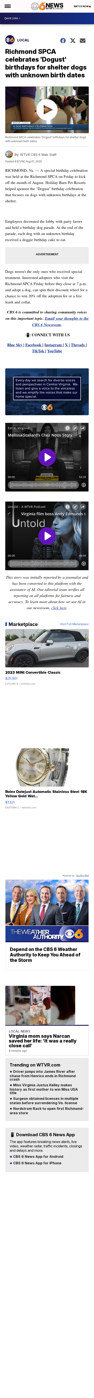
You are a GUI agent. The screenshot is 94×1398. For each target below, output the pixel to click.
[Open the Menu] (7, 6)
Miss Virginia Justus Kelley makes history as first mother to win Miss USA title (44, 1089)
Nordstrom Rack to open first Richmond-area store (47, 1111)
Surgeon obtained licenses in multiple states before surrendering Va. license (44, 1101)
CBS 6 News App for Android (37, 1157)
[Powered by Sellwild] (82, 875)
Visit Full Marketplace (74, 624)
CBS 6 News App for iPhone (36, 1163)
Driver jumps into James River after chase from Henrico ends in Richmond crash (43, 1076)
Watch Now (81, 6)
